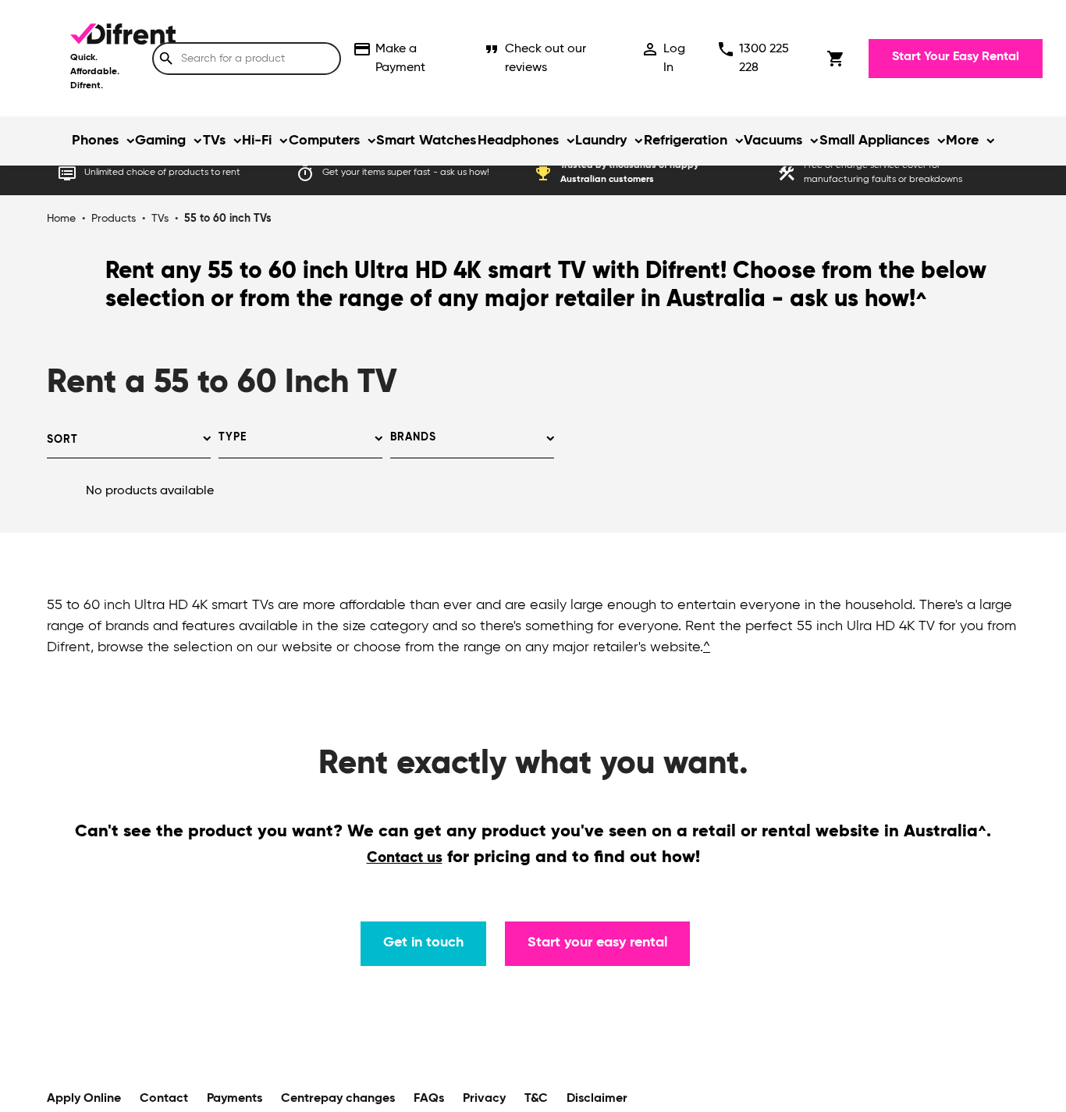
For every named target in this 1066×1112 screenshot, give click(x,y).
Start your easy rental (597, 943)
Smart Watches (426, 141)
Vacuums (773, 141)
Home (61, 218)
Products (113, 218)
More (962, 141)
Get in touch (423, 943)
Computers (324, 141)
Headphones (518, 141)
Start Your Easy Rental (955, 57)
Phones (95, 141)
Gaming (160, 141)
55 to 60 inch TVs (228, 218)
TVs (214, 141)
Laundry (601, 141)
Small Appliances (874, 141)
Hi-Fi (257, 141)
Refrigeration (685, 141)
